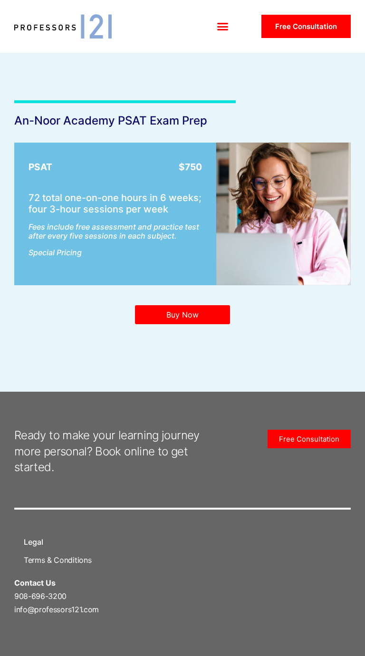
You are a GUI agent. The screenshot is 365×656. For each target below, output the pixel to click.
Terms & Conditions (57, 560)
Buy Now (182, 314)
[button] (223, 27)
